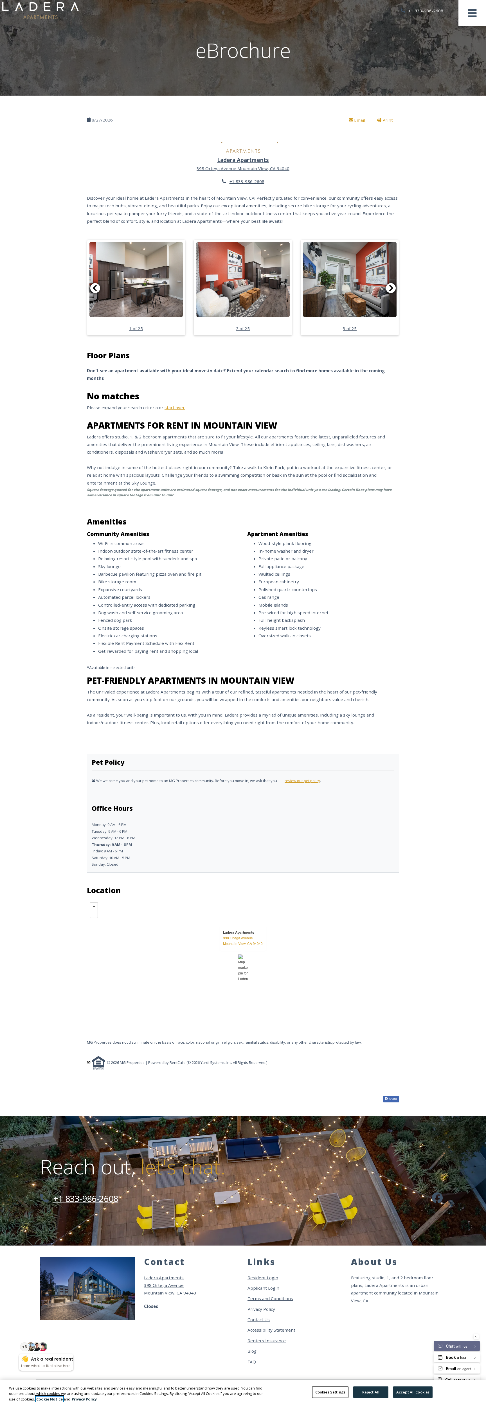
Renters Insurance (267, 1340)
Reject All (370, 1391)
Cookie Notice (49, 1399)
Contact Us (259, 1319)
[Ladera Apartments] (243, 967)
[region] (243, 1392)
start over (175, 407)
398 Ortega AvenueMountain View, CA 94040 (243, 940)
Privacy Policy (261, 1309)
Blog (252, 1351)
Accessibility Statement (271, 1330)
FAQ (252, 1362)
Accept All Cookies (412, 1391)
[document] (243, 967)
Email (362, 120)
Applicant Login (263, 1288)
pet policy (312, 780)
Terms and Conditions (270, 1298)
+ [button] (94, 906)
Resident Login (263, 1277)
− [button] (94, 914)
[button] (136, 287)
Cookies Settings (330, 1391)
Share (392, 1098)
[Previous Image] (95, 288)
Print (387, 120)
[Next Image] (391, 288)
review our (294, 780)
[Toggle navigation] (472, 13)
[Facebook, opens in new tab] (437, 1198)
